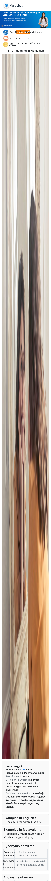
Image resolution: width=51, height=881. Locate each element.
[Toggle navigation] (45, 6)
